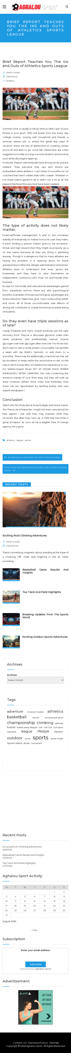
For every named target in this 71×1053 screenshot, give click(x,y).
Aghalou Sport (43, 968)
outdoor (15, 738)
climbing (45, 722)
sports (28, 440)
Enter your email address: (35, 950)
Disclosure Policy (37, 1042)
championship (21, 722)
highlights (11, 732)
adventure (15, 711)
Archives (12, 675)
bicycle (36, 718)
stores (27, 743)
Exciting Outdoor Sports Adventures (45, 636)
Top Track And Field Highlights (41, 592)
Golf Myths (58, 727)
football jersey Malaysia (27, 727)
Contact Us (19, 1042)
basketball (17, 717)
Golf (40, 727)
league (20, 440)
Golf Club (48, 727)
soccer (28, 739)
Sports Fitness (56, 739)
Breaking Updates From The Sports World (45, 616)
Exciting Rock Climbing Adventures (25, 535)
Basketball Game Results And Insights (45, 571)
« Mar (34, 930)
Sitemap (54, 1042)
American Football (35, 712)
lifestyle (43, 731)
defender (59, 723)
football (11, 727)
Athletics (10, 80)
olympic (58, 731)
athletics (10, 440)
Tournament (36, 743)
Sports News (14, 743)
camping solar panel (54, 718)
